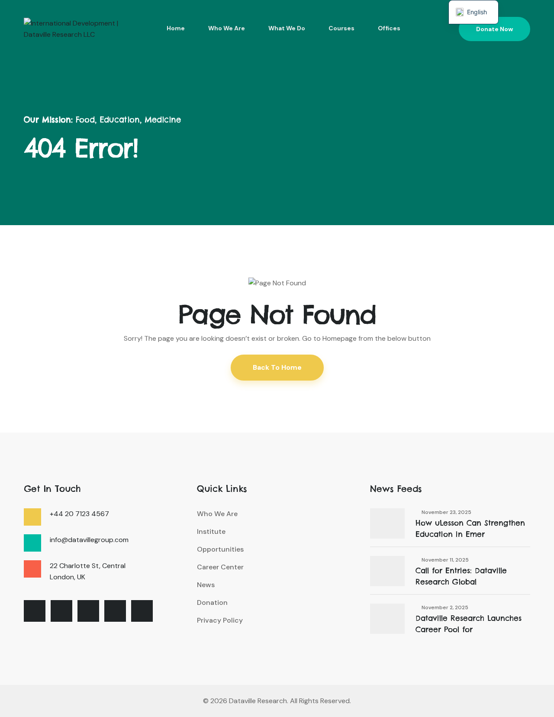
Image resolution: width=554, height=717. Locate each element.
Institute (211, 531)
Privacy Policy (220, 620)
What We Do (286, 28)
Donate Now (494, 29)
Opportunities (220, 549)
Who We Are (226, 28)
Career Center (220, 567)
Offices (389, 28)
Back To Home (277, 367)
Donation (212, 602)
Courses (341, 28)
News (206, 584)
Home (176, 28)
